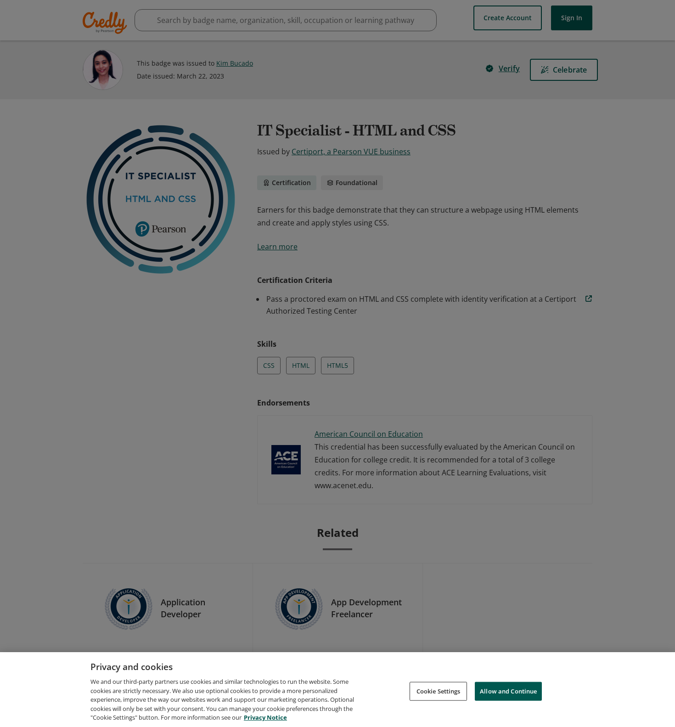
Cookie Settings (438, 691)
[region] (337, 689)
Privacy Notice (265, 717)
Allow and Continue (508, 691)
